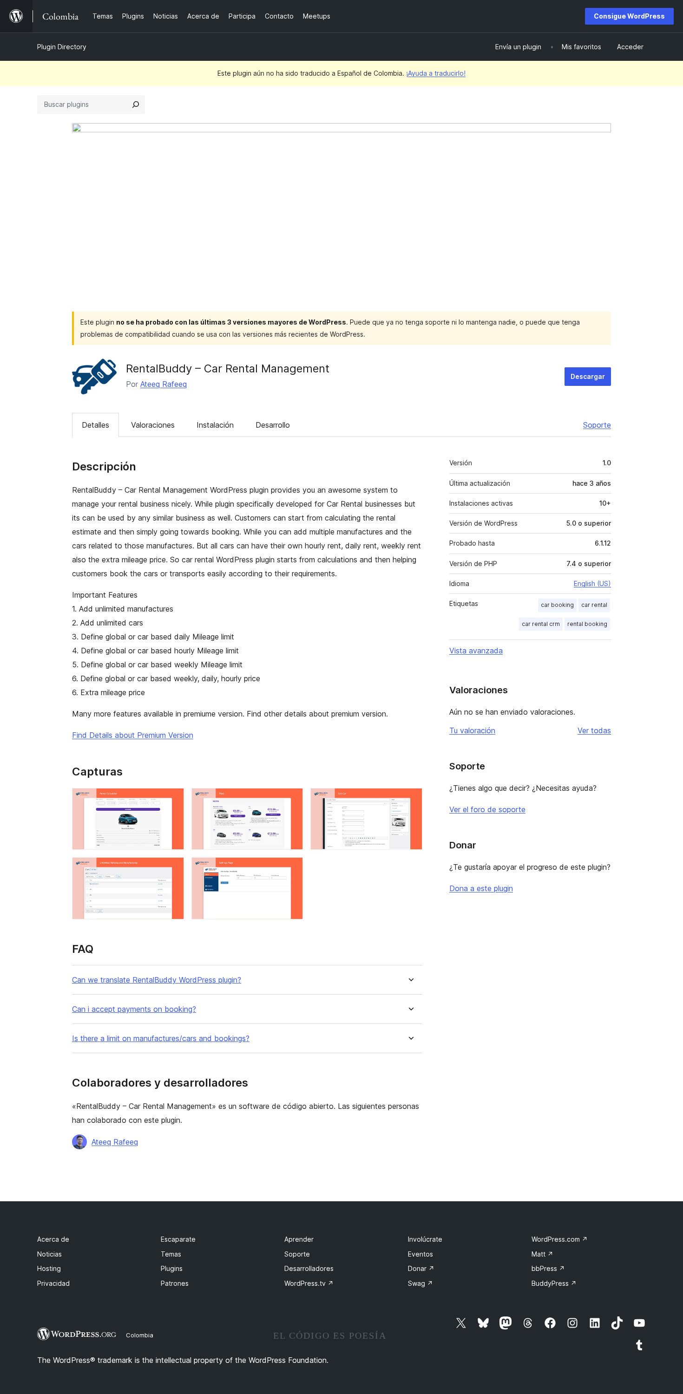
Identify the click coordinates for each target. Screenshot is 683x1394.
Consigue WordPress (629, 16)
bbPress (548, 1268)
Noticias (49, 1254)
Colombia (139, 1335)
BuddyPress (554, 1283)
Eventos (420, 1254)
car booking (557, 604)
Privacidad (53, 1283)
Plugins (172, 1268)
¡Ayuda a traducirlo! (436, 73)
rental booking (587, 623)
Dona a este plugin (481, 888)
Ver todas (594, 730)
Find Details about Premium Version (132, 735)
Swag (420, 1283)
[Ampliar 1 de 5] (171, 800)
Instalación (215, 425)
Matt (542, 1254)
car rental (594, 604)
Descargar (588, 376)
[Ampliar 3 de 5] (409, 800)
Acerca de (53, 1239)
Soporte (597, 425)
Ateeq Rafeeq (163, 384)
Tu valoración (472, 730)
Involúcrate (425, 1239)
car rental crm (541, 623)
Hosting (49, 1268)
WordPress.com (560, 1239)
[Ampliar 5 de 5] (290, 869)
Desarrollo (273, 425)
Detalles (95, 425)
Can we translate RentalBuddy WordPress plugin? (156, 980)
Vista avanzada (476, 650)
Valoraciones (153, 425)
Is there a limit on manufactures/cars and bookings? (161, 1038)
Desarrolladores (309, 1268)
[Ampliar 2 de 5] (290, 800)
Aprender (299, 1239)
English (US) (592, 583)
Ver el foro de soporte (487, 809)
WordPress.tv (309, 1283)
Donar (421, 1268)
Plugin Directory (61, 47)
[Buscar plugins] (135, 104)
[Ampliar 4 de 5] (171, 869)
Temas (171, 1254)
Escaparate (178, 1239)
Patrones (175, 1283)
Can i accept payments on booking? (134, 1009)
